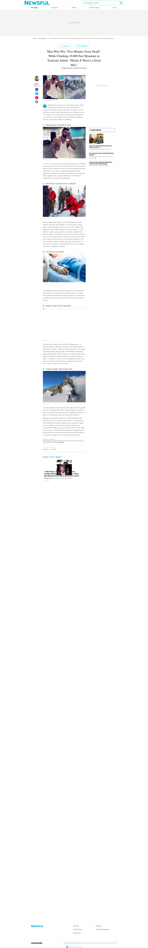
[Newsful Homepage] (37, 3)
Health (74, 7)
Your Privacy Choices (76, 947)
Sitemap (98, 926)
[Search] (120, 3)
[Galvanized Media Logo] (36, 943)
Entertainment (42, 38)
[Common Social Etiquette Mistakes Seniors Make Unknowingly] (102, 164)
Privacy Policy (77, 929)
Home (34, 38)
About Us (76, 926)
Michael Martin (36, 84)
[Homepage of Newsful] (37, 926)
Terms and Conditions (102, 929)
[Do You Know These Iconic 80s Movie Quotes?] (102, 155)
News (115, 7)
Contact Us (76, 933)
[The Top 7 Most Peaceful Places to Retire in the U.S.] (102, 142)
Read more (61, 442)
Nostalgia (34, 7)
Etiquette (54, 7)
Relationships (94, 7)
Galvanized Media (75, 943)
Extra (46, 449)
